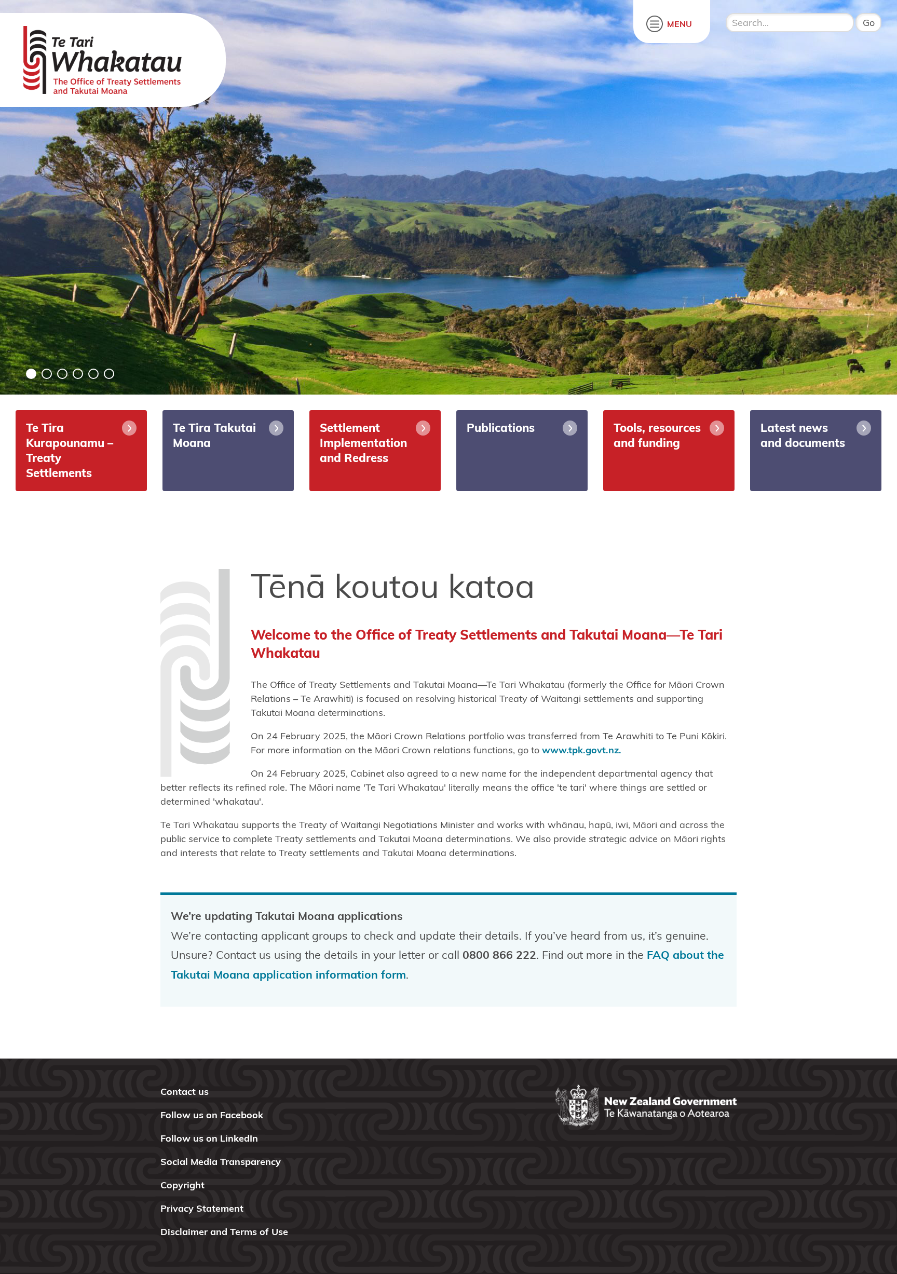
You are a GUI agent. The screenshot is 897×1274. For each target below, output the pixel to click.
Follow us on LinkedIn (209, 1138)
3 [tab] (62, 374)
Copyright (182, 1185)
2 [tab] (47, 374)
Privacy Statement (201, 1208)
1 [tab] (31, 374)
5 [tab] (93, 374)
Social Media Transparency (220, 1162)
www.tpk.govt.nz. (581, 750)
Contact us (184, 1091)
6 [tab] (109, 374)
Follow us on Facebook (211, 1115)
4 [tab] (78, 374)
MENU (679, 24)
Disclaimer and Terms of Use (224, 1232)
